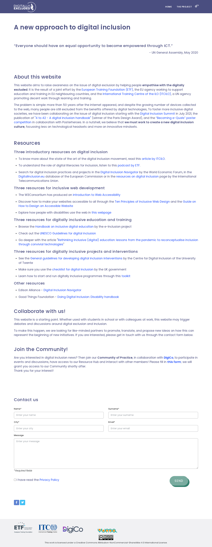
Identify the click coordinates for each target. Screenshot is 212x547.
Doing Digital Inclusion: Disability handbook (88, 297)
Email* (111, 422)
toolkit (126, 276)
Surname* (113, 408)
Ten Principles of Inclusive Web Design (142, 202)
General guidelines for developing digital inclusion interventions (76, 258)
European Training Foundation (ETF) (107, 90)
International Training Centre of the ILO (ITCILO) (137, 94)
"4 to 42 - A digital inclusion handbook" (63, 118)
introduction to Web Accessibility (96, 195)
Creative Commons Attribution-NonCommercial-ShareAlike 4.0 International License (121, 542)
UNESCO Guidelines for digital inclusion (68, 233)
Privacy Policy (49, 480)
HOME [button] (168, 6)
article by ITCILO (153, 159)
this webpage (101, 213)
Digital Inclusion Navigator (119, 172)
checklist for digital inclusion (72, 269)
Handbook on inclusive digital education (64, 227)
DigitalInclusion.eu (32, 176)
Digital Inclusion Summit (157, 114)
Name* (17, 408)
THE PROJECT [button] (184, 6)
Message (19, 435)
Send (179, 481)
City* (16, 422)
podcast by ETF (129, 165)
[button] (196, 6)
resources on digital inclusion (137, 176)
